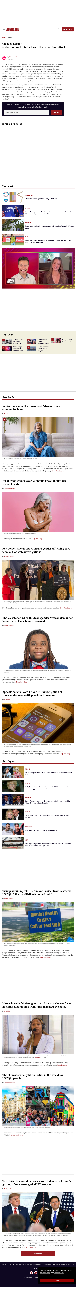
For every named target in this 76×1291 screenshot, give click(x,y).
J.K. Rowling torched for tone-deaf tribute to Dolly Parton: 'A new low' (48, 773)
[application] (38, 268)
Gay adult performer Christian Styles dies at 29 (42, 830)
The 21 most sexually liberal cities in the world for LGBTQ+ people (32, 1076)
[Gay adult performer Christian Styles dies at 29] (13, 828)
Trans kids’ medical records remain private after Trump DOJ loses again (49, 227)
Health (10, 37)
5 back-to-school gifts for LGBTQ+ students (41, 199)
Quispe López (7, 414)
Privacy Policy (45, 1273)
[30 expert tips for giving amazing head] (7, 341)
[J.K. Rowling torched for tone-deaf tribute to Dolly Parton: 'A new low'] (13, 772)
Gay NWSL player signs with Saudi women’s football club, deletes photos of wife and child (48, 241)
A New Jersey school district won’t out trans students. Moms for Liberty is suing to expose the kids (48, 213)
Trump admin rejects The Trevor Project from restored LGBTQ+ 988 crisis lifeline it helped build (36, 892)
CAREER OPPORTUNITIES (22, 1265)
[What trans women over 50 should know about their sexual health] (38, 512)
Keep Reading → (58, 471)
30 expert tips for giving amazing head (18, 341)
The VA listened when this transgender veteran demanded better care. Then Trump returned (37, 619)
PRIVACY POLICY (46, 1265)
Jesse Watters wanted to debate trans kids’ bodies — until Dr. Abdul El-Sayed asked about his (47, 802)
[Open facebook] (31, 1272)
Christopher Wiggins (9, 556)
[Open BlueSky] (35, 1272)
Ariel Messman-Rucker (9, 488)
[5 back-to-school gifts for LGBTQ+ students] (13, 197)
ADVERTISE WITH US (35, 1265)
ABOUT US (11, 1265)
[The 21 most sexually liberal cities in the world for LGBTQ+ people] (38, 1106)
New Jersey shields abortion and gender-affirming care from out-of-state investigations (36, 550)
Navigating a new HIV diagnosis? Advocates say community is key (31, 407)
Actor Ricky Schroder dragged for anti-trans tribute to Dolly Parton (47, 816)
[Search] (59, 29)
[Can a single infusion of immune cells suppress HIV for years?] (7, 349)
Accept (57, 1280)
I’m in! (56, 112)
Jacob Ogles (7, 699)
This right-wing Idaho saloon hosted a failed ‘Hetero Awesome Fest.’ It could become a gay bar (48, 844)
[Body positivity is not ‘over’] (56, 341)
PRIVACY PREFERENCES (59, 1265)
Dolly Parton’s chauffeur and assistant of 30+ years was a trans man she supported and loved (48, 788)
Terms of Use (59, 1273)
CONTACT (4, 1265)
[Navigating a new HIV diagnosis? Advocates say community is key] (38, 437)
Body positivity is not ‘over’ (67, 341)
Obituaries (28, 827)
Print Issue (29, 195)
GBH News (38, 1057)
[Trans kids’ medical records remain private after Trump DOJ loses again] (13, 225)
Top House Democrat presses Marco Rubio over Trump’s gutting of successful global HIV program (36, 1182)
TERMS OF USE (70, 1265)
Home (4, 37)
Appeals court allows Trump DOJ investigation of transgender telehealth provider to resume (32, 693)
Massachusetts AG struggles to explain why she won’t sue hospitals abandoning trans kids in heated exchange (36, 1004)
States (27, 208)
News (26, 237)
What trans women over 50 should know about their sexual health (34, 482)
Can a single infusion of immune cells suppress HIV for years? (18, 351)
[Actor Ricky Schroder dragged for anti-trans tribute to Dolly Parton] (13, 814)
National (28, 222)
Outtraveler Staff (13, 57)
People (27, 769)
